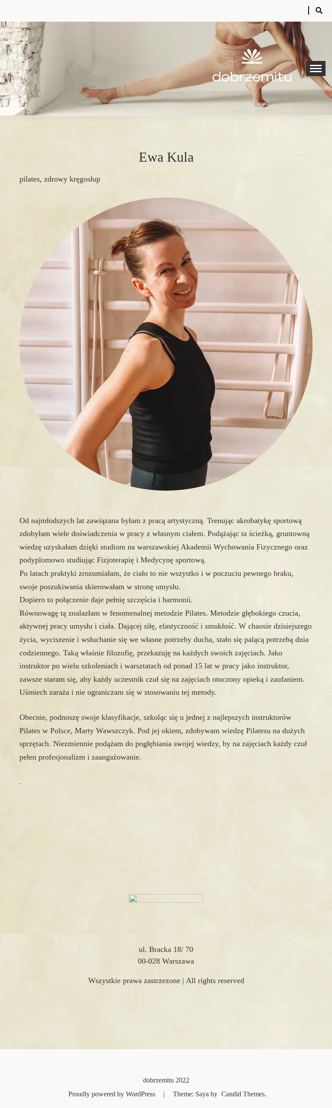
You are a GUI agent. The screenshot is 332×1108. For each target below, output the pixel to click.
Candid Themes (243, 1094)
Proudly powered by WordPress (112, 1094)
